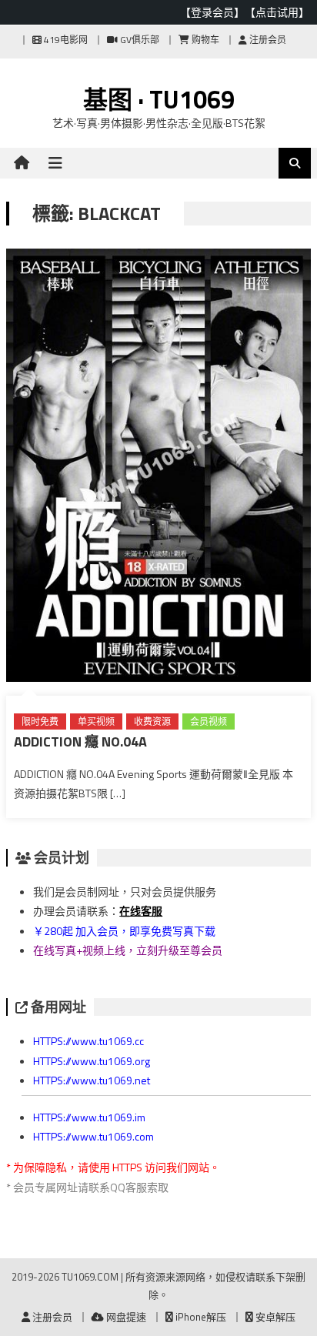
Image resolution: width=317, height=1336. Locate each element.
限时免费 (40, 721)
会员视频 (208, 721)
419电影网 (65, 39)
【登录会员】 (212, 11)
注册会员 (266, 39)
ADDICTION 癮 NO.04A (80, 741)
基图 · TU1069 (159, 99)
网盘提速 (125, 1316)
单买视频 (96, 721)
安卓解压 (274, 1316)
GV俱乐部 (138, 39)
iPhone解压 (199, 1316)
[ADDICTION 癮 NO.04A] (158, 468)
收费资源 (152, 721)
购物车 (204, 39)
